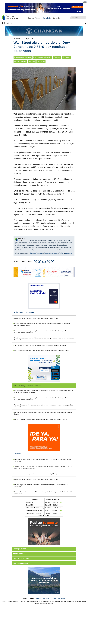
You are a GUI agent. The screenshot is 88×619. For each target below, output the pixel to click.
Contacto (56, 18)
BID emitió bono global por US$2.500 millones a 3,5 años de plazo (36, 318)
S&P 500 (32, 61)
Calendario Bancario (20, 563)
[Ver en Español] (86, 2)
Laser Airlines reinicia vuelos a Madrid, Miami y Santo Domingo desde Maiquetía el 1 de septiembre (44, 492)
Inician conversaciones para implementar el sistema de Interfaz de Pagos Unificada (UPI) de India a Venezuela (42, 331)
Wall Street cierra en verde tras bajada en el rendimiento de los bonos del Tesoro (41, 350)
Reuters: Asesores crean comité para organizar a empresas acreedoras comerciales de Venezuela (44, 339)
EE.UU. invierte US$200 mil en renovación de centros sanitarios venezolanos (40, 419)
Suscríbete (46, 18)
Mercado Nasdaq (20, 61)
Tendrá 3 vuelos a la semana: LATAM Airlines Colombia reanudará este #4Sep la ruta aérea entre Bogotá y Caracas (43, 467)
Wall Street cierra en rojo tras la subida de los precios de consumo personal (40, 345)
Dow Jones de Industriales (42, 57)
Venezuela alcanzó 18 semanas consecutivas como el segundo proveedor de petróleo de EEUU (43, 406)
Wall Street (41, 61)
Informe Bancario (19, 553)
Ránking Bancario (19, 549)
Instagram (55, 253)
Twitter (61, 253)
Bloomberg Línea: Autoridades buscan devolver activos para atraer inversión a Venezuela (41, 485)
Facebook (68, 253)
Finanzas (57, 57)
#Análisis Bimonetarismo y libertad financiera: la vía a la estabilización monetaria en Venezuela (42, 460)
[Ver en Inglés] (84, 2)
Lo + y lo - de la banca (21, 558)
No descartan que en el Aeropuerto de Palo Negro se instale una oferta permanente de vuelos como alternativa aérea (44, 391)
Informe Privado (34, 18)
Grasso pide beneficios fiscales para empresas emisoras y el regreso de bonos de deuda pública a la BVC (42, 324)
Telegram (47, 253)
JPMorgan (66, 57)
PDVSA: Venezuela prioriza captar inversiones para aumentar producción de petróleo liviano (43, 413)
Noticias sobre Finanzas (22, 57)
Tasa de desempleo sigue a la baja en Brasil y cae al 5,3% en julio (36, 474)
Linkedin (38, 598)
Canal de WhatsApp (36, 253)
